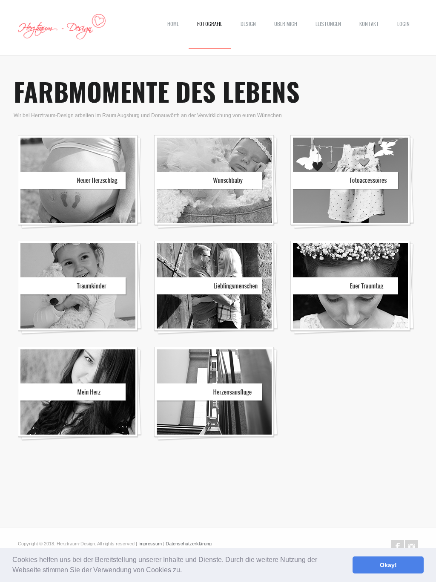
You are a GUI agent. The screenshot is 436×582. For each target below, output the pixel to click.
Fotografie (209, 23)
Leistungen (328, 23)
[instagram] (411, 546)
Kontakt (369, 23)
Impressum (150, 543)
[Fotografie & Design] (62, 30)
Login (403, 23)
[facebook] (397, 546)
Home (173, 23)
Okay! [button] (388, 565)
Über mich (285, 23)
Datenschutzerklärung (189, 543)
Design (248, 23)
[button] (185, 571)
